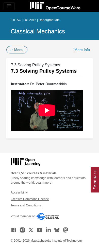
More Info (82, 50)
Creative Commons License (30, 199)
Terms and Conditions (26, 205)
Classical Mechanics (38, 31)
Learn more (44, 182)
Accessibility (19, 192)
